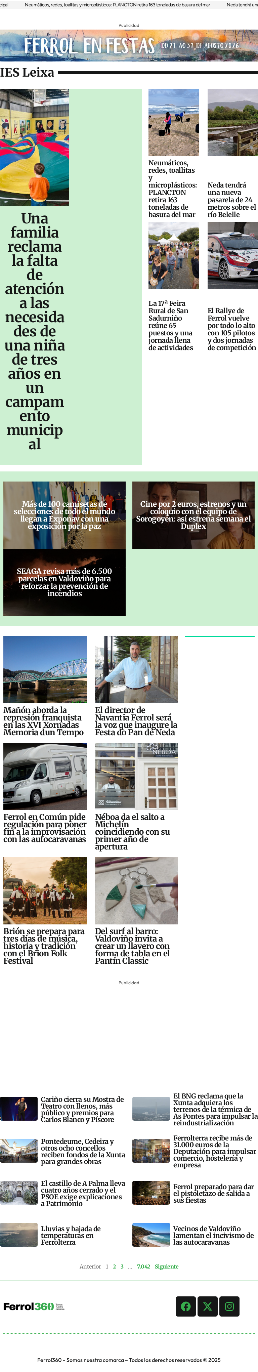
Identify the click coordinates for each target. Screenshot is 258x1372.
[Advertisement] (129, 1034)
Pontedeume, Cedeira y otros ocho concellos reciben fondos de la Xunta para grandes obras (83, 1151)
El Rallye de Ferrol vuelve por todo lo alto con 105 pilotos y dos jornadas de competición (232, 329)
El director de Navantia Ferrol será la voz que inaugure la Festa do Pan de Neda (136, 721)
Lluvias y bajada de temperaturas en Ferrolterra (71, 1235)
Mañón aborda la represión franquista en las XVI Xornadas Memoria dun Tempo (43, 721)
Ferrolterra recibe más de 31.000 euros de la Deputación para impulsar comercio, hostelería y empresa (214, 1151)
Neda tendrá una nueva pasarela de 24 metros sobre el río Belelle (232, 200)
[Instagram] (229, 1306)
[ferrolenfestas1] (129, 59)
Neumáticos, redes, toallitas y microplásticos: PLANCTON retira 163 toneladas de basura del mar (101, 5)
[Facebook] (186, 1306)
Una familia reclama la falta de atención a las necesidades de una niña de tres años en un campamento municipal (34, 331)
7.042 (143, 1266)
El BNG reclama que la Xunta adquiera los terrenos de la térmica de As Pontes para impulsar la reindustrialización (215, 1109)
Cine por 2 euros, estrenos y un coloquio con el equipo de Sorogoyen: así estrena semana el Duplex (193, 515)
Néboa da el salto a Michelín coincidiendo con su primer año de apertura (132, 832)
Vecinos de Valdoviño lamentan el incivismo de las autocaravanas (213, 1235)
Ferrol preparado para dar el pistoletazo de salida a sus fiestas (213, 1193)
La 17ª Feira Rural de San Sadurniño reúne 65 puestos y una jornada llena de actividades (170, 325)
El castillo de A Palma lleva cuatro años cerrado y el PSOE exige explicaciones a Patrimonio (83, 1193)
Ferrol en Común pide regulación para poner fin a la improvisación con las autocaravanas (45, 828)
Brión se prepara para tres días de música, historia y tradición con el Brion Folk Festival (44, 946)
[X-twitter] (208, 1306)
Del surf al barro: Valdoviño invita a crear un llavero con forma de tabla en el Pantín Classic (132, 946)
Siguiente (167, 1266)
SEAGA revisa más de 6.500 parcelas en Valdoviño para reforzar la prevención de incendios (64, 582)
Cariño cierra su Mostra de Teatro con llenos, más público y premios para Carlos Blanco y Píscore (82, 1109)
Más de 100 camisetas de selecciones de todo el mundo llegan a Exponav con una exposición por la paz (64, 515)
